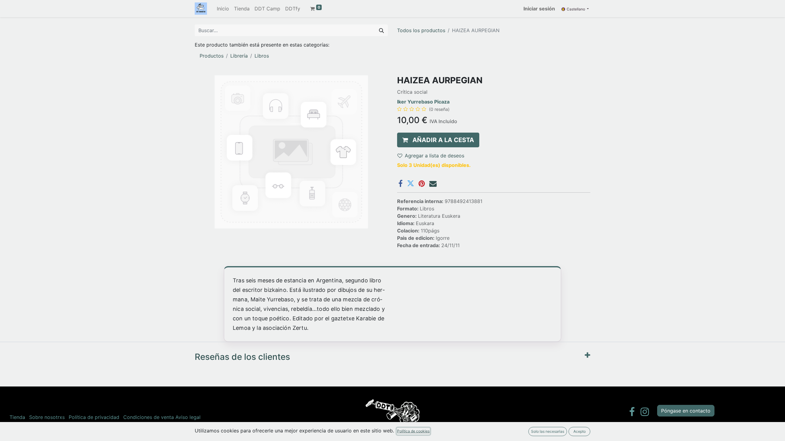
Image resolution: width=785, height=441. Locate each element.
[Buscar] (381, 30)
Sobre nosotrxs (47, 417)
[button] (438, 140)
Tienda (17, 417)
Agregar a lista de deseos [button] (434, 156)
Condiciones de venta (148, 417)
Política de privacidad (94, 417)
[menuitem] (223, 8)
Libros (262, 56)
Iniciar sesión (539, 9)
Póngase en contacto (685, 411)
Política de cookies (413, 431)
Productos (212, 56)
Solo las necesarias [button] (547, 431)
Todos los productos (421, 30)
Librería (239, 56)
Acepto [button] (579, 431)
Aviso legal (188, 417)
